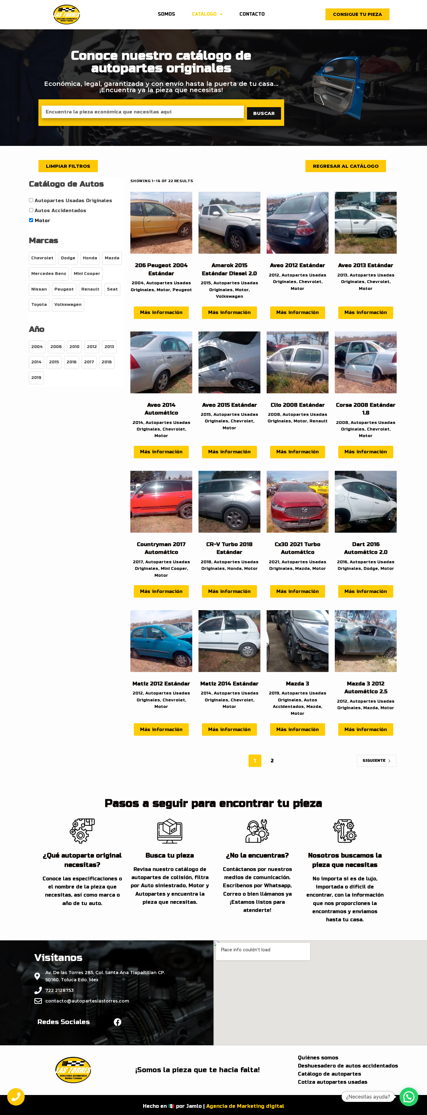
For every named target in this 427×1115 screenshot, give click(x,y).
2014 (138, 422)
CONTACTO (252, 14)
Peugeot (182, 289)
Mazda (302, 568)
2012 (274, 275)
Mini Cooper (174, 568)
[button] (357, 14)
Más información (161, 312)
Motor (163, 289)
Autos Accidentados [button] (60, 210)
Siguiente (374, 760)
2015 (206, 283)
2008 (274, 414)
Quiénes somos (318, 1058)
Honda (234, 568)
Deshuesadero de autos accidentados (348, 1066)
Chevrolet (310, 281)
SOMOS (166, 14)
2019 (274, 693)
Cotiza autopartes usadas (332, 1082)
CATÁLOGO (204, 14)
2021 (274, 562)
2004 (138, 283)
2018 (206, 562)
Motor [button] (42, 220)
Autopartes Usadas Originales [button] (73, 200)
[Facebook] (118, 1022)
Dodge (371, 568)
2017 (138, 562)
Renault (318, 421)
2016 (342, 562)
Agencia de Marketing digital (245, 1106)
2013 (342, 275)
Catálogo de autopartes (329, 1074)
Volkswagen (229, 296)
